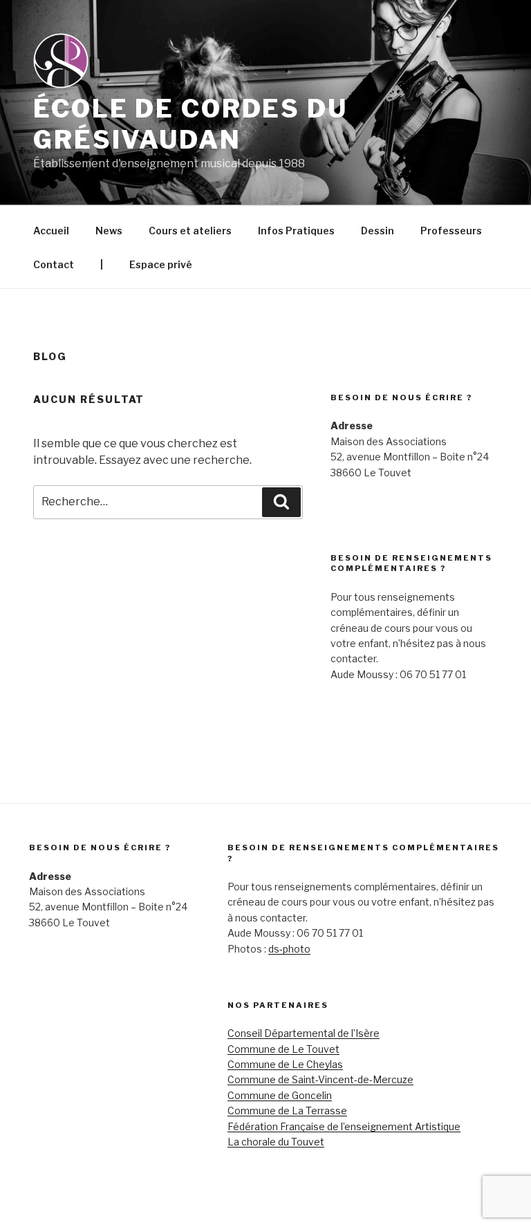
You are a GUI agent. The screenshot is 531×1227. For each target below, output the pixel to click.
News (108, 230)
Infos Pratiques (296, 230)
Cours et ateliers (190, 230)
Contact (53, 264)
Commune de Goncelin (279, 1095)
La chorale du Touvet (275, 1142)
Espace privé (160, 264)
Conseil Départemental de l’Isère (303, 1033)
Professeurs (451, 230)
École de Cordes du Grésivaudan (190, 124)
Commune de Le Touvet (283, 1049)
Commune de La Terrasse (287, 1110)
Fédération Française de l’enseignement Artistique (343, 1126)
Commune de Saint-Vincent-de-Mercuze (320, 1079)
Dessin (377, 230)
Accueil (51, 230)
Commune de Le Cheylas (285, 1064)
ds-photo (289, 949)
